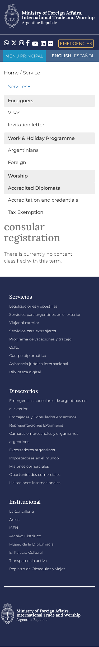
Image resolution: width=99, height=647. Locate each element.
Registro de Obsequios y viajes (37, 568)
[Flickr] (50, 43)
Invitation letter (26, 125)
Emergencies (76, 43)
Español (84, 55)
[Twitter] (14, 43)
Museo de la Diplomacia (31, 544)
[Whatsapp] (6, 43)
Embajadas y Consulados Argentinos (43, 417)
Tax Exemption (25, 212)
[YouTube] (35, 43)
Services (17, 87)
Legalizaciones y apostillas (33, 306)
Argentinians (23, 150)
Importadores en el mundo (34, 458)
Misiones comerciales (29, 466)
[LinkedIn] (43, 43)
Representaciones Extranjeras (36, 425)
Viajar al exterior (24, 322)
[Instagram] (21, 43)
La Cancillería (21, 511)
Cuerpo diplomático (27, 355)
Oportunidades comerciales (34, 474)
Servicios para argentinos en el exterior (45, 314)
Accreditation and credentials (43, 200)
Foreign (17, 162)
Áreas (14, 519)
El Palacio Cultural (26, 552)
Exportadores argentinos (32, 449)
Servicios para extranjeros (32, 331)
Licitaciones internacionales (34, 482)
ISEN (13, 527)
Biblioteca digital (25, 372)
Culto (14, 347)
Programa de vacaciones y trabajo (40, 339)
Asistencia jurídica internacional (38, 363)
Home (11, 73)
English (61, 55)
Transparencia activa (28, 560)
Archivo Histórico (25, 536)
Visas (14, 113)
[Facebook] (28, 43)
